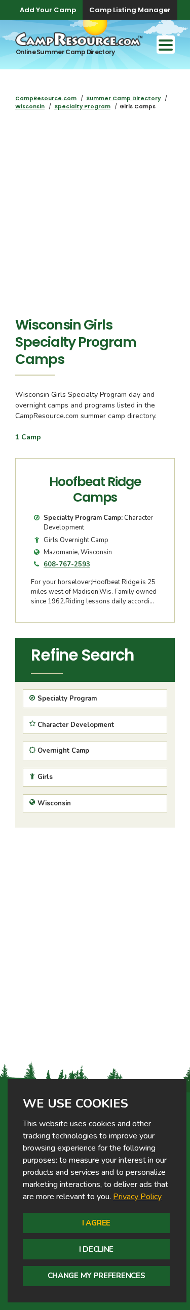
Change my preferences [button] (96, 1276)
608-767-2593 (67, 564)
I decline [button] (96, 1249)
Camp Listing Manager (130, 10)
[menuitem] (46, 98)
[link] (137, 1196)
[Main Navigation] (166, 44)
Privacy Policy (137, 1196)
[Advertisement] (95, 216)
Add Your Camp (48, 10)
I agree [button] (96, 1223)
